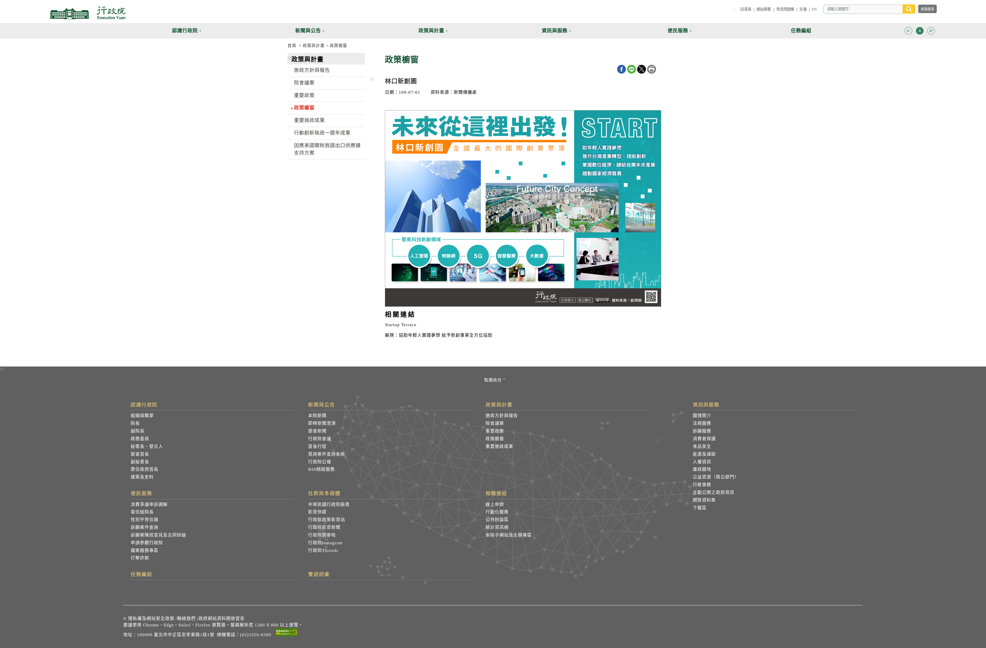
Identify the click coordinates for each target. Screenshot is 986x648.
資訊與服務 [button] (554, 30)
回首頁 (745, 9)
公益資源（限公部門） (716, 477)
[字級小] (908, 31)
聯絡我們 (186, 618)
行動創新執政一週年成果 (322, 133)
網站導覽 (763, 9)
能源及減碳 (704, 454)
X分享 (641, 69)
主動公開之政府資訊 (713, 492)
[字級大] (931, 31)
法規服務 (702, 423)
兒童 (803, 9)
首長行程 (317, 446)
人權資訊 (702, 461)
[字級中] (920, 31)
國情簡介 (702, 415)
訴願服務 (702, 431)
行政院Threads (323, 550)
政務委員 (140, 438)
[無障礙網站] (286, 633)
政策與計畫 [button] (431, 30)
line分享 (631, 69)
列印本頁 (651, 69)
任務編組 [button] (801, 30)
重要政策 (304, 95)
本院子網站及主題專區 (509, 535)
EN (814, 9)
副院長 (138, 431)
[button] (908, 31)
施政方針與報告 (312, 70)
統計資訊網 (497, 527)
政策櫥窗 (338, 45)
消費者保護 (704, 438)
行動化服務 (497, 512)
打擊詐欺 (140, 558)
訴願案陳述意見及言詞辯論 (158, 535)
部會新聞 (317, 431)
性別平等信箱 (144, 519)
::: (733, 9)
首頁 (292, 45)
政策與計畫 (314, 45)
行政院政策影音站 (326, 519)
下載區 (700, 507)
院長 (135, 423)
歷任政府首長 (144, 469)
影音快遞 (317, 512)
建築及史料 (142, 477)
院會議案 (304, 83)
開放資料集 (704, 500)
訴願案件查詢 (144, 527)
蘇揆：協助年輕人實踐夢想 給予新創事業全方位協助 (438, 335)
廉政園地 (702, 469)
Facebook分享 (621, 69)
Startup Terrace (400, 324)
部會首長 (140, 454)
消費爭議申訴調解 (149, 504)
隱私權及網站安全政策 (151, 618)
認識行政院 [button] (185, 30)
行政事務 (702, 484)
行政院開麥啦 (322, 535)
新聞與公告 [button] (308, 30)
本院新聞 (317, 415)
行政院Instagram (325, 542)
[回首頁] (87, 13)
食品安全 (702, 446)
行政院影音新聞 (324, 527)
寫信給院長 (142, 512)
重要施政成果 (309, 120)
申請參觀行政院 (147, 542)
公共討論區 (497, 519)
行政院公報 (319, 461)
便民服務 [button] (678, 30)
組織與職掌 (142, 415)
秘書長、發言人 (147, 446)
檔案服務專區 (144, 550)
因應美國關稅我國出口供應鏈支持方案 (327, 149)
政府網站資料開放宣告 (221, 618)
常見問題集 (785, 9)
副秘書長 (140, 461)
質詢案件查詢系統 (326, 454)
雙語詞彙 (319, 574)
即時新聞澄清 (322, 423)
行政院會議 (319, 438)
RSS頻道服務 (321, 469)
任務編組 (141, 574)
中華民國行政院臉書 (329, 504)
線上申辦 (495, 504)
